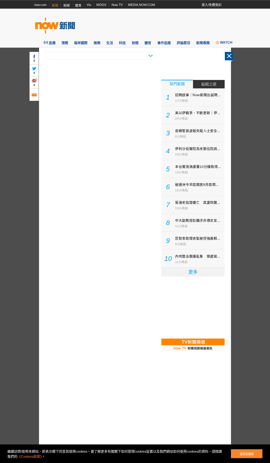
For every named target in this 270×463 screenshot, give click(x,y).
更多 (193, 272)
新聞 (55, 5)
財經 (66, 5)
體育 (78, 5)
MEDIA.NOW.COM (141, 5)
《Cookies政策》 (30, 456)
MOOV (101, 5)
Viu (89, 5)
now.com (40, 5)
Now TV (117, 5)
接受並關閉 (247, 454)
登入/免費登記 (211, 5)
